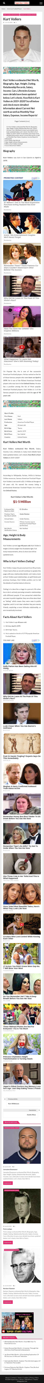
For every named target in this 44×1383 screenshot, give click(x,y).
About (7, 1378)
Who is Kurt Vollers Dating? (13, 144)
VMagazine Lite (22, 1381)
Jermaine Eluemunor (10, 1169)
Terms (20, 1378)
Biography (8, 139)
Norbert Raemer (9, 1288)
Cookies (25, 1378)
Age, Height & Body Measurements (15, 142)
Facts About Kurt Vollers (12, 145)
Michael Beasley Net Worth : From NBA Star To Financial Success (20, 1342)
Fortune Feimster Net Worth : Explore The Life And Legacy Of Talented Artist (21, 1368)
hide (27, 121)
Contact (13, 1378)
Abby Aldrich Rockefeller (11, 14)
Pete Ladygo (7, 1229)
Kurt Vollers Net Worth (12, 140)
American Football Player (28, 14)
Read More (8, 1183)
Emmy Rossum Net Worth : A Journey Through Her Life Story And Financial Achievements (21, 1349)
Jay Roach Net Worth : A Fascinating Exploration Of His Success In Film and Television (21, 1355)
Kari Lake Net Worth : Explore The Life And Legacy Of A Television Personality (22, 1362)
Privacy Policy (34, 1378)
